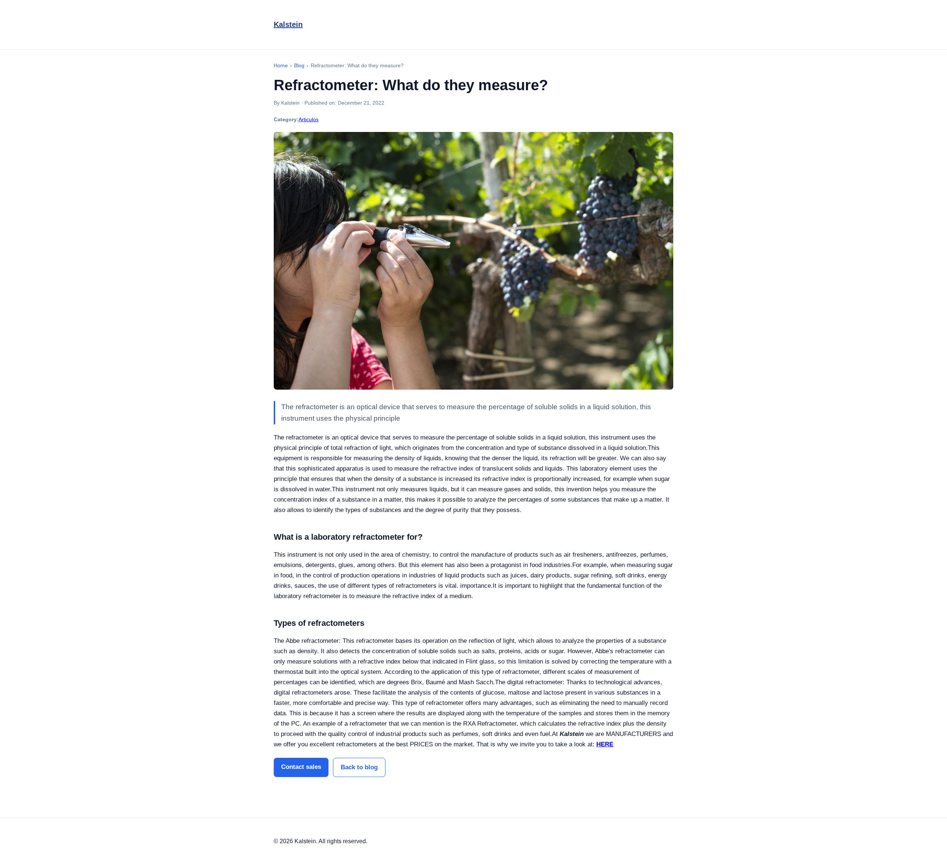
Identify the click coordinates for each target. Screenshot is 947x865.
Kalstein (288, 24)
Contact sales (301, 766)
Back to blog (359, 767)
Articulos (309, 119)
